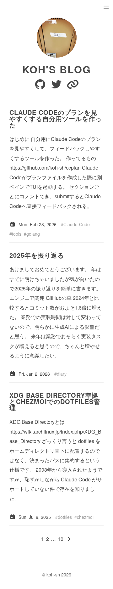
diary (62, 374)
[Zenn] (73, 86)
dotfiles (65, 517)
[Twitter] (57, 86)
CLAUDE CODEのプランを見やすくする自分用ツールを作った (55, 118)
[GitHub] (41, 86)
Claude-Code (76, 224)
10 (60, 538)
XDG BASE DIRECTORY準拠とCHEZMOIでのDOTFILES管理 (54, 401)
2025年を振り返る (36, 255)
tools (16, 234)
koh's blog (56, 69)
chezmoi (85, 517)
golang (33, 234)
